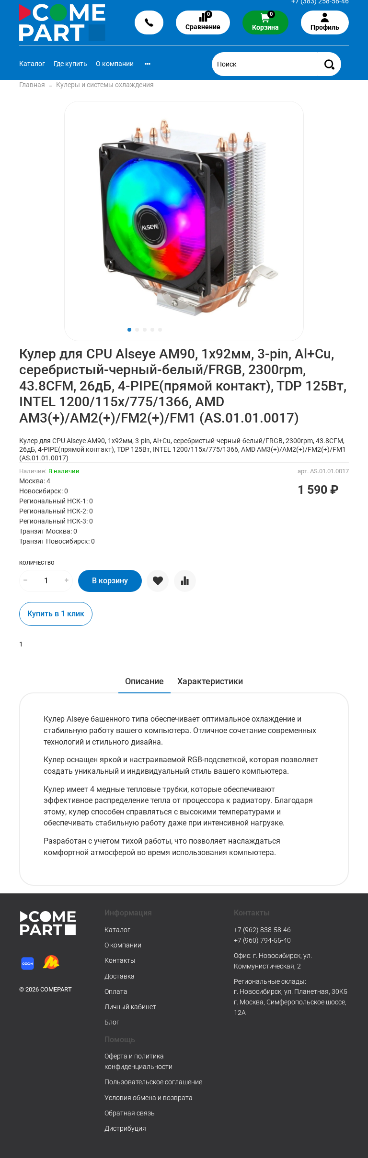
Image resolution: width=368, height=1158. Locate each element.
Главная (32, 85)
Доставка (119, 976)
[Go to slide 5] (160, 330)
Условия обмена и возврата (148, 1098)
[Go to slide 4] (152, 330)
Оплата (115, 991)
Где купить (70, 63)
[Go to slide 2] (137, 330)
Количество (37, 563)
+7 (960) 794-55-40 (262, 940)
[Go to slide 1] (129, 330)
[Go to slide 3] (145, 330)
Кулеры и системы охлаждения (105, 85)
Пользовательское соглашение (153, 1082)
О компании (115, 63)
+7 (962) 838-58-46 (262, 930)
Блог (111, 1022)
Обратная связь (129, 1113)
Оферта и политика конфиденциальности (138, 1061)
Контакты (120, 960)
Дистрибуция (125, 1128)
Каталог (32, 63)
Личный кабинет (130, 1007)
